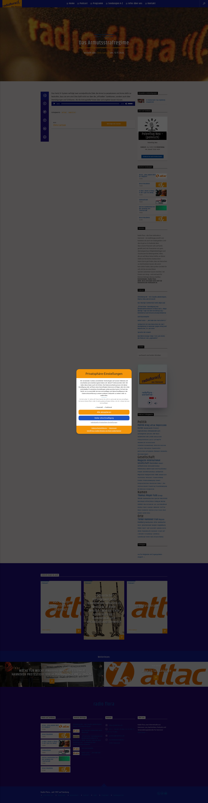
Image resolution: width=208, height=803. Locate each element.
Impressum (113, 428)
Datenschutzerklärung (99, 428)
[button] (104, 418)
